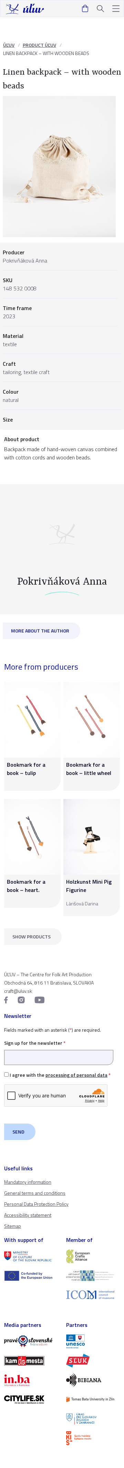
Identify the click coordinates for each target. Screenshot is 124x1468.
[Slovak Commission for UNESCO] (93, 1341)
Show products (31, 936)
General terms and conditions (34, 1192)
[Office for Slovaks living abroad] (93, 1419)
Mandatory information (27, 1181)
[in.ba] (31, 1380)
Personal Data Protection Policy (36, 1204)
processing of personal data (76, 1074)
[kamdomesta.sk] (31, 1361)
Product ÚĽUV (39, 45)
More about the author (40, 630)
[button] (116, 8)
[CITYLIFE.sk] (31, 1399)
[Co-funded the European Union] (31, 1276)
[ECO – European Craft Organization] (93, 1276)
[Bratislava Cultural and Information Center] (93, 1438)
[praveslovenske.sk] (31, 1341)
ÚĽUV (8, 45)
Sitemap (12, 1226)
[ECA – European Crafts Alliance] (93, 1256)
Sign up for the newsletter (34, 1042)
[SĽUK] (93, 1361)
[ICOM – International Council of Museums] (93, 1294)
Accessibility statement (27, 1215)
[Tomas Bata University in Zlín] (93, 1399)
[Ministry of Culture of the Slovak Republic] (31, 1256)
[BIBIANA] (93, 1380)
